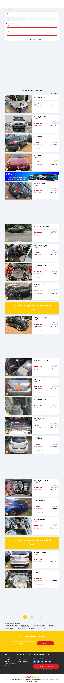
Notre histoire (8, 657)
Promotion (7, 665)
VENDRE (32, 309)
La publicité (8, 659)
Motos (18, 659)
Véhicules (11, 9)
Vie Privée (7, 661)
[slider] (6, 27)
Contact (7, 668)
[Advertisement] (32, 54)
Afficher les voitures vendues (14, 14)
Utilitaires (19, 661)
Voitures (18, 657)
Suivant (55, 617)
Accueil (6, 9)
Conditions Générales (10, 663)
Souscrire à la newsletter (46, 666)
